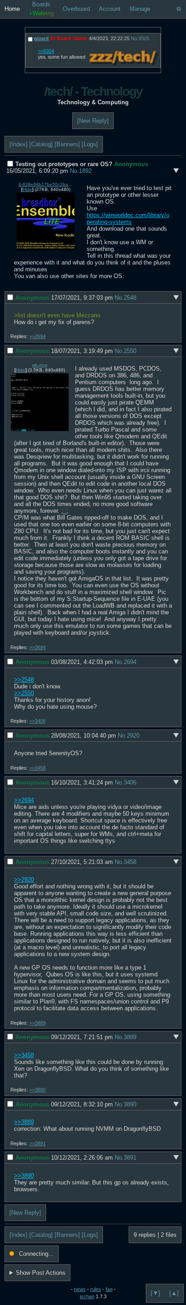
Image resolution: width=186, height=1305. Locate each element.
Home (12, 8)
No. (74, 170)
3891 (130, 1157)
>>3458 (37, 768)
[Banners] (67, 144)
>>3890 (37, 1089)
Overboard (76, 8)
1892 (85, 170)
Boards (41, 9)
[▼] (155, 1293)
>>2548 (24, 679)
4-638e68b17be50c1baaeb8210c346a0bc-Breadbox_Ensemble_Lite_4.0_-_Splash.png (46, 184)
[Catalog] (41, 144)
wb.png (39, 364)
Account (110, 8)
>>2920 (24, 879)
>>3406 (37, 721)
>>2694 (37, 336)
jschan (87, 1296)
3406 (130, 782)
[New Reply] (93, 120)
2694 (130, 662)
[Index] (18, 144)
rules (95, 1289)
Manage (140, 8)
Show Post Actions (40, 1272)
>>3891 (37, 1143)
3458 (130, 862)
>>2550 (24, 693)
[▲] (174, 1293)
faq (109, 1289)
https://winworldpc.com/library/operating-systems (128, 218)
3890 (130, 1104)
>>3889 (37, 1023)
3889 (130, 1037)
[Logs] (90, 144)
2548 (130, 297)
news (80, 1289)
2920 (133, 735)
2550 (130, 351)
